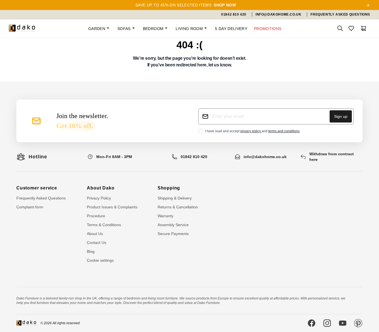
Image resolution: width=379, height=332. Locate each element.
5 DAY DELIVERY (231, 28)
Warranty (165, 216)
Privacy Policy (99, 198)
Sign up (340, 116)
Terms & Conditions (104, 225)
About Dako (100, 188)
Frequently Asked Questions (41, 198)
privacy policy (251, 131)
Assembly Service (173, 225)
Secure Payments (173, 233)
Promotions (268, 28)
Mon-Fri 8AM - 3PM (114, 156)
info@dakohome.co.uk (265, 156)
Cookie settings (100, 260)
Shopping (169, 188)
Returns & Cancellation (178, 207)
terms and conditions (284, 131)
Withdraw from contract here (331, 157)
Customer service (36, 188)
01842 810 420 (194, 156)
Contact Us (96, 242)
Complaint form (29, 207)
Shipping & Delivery (175, 198)
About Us (95, 233)
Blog (91, 251)
